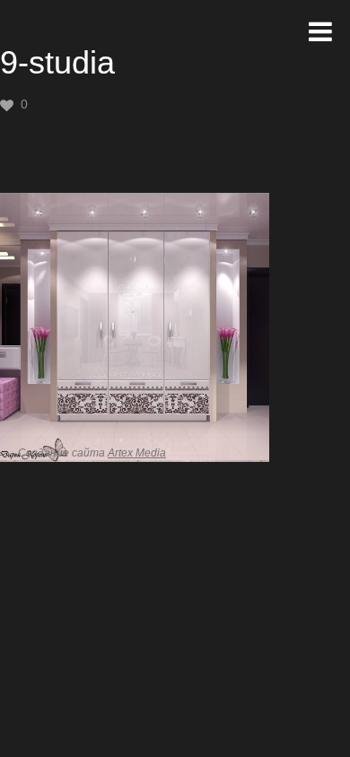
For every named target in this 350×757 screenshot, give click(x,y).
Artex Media (137, 453)
